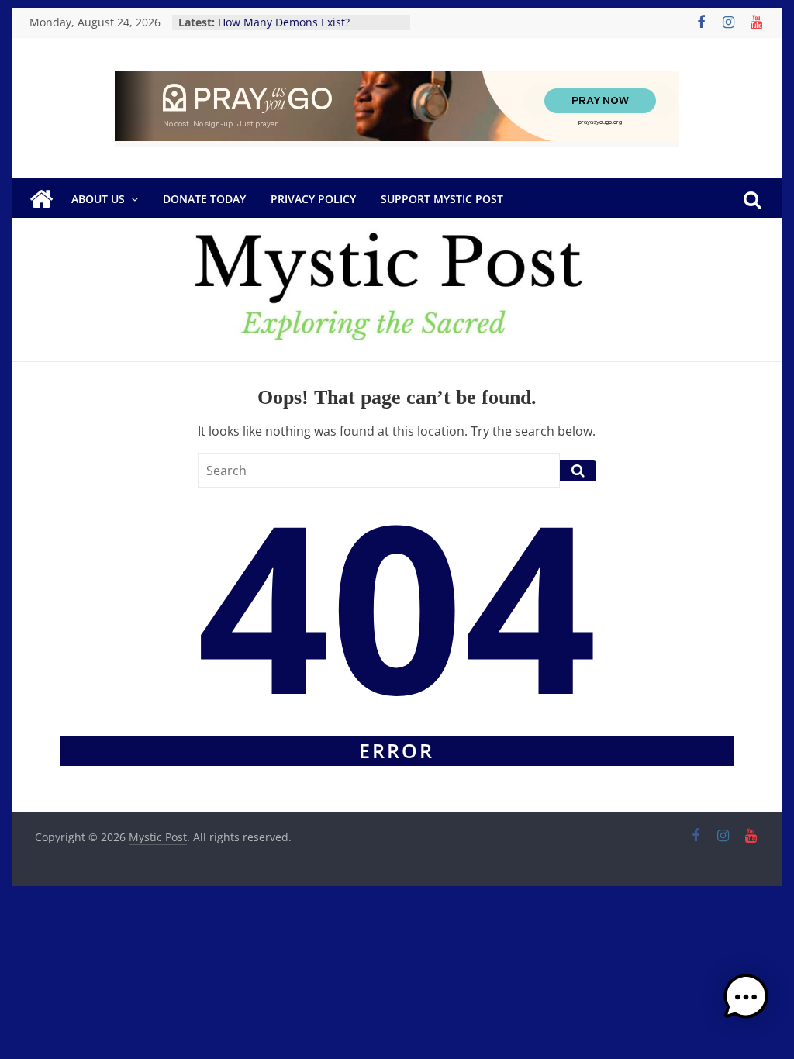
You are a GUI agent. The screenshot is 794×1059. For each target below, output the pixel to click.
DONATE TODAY (204, 198)
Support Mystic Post (442, 198)
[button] (746, 1004)
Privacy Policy (313, 198)
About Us (98, 198)
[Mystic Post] (41, 199)
